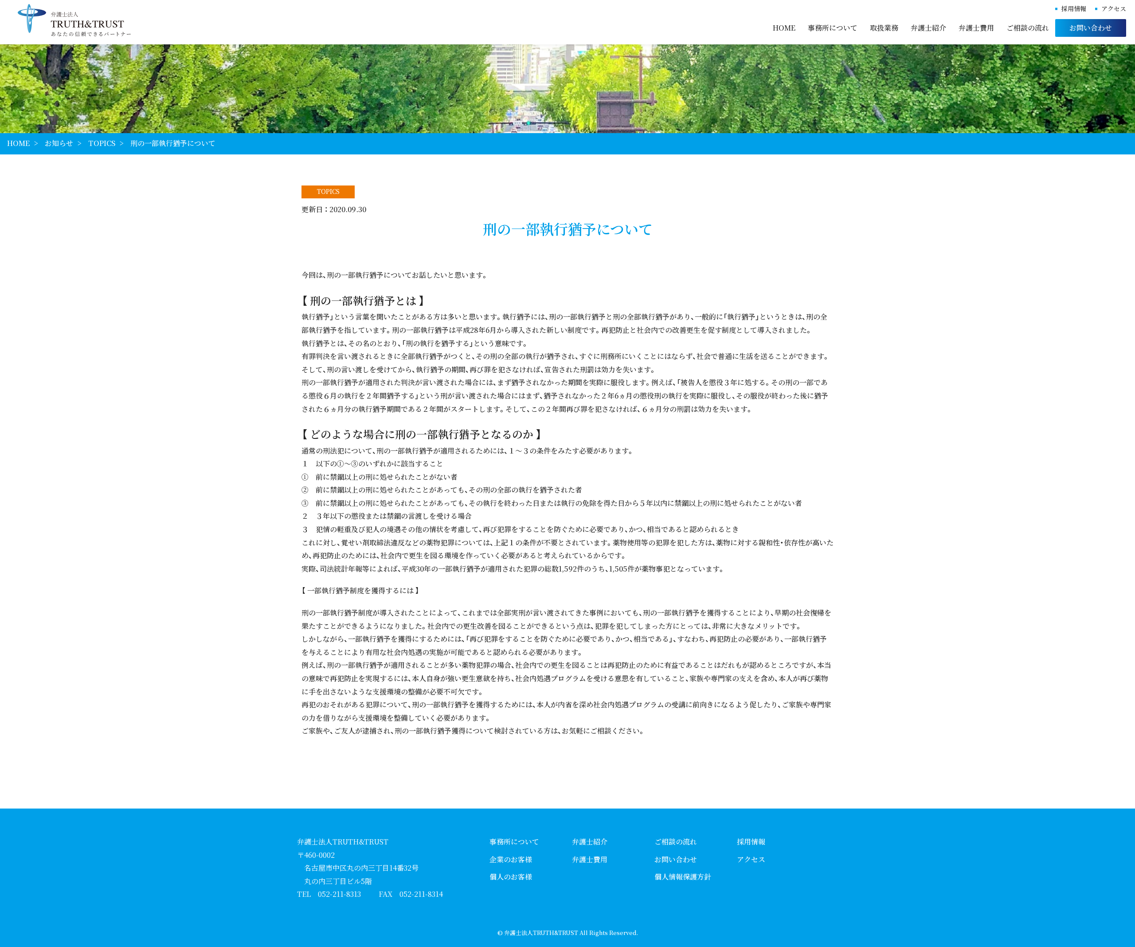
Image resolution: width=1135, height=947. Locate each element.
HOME (784, 28)
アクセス (1113, 8)
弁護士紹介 (928, 28)
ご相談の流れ (1027, 28)
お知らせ (59, 143)
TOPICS (101, 143)
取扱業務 (884, 28)
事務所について (832, 28)
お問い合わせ (1090, 28)
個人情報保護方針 (682, 877)
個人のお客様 (510, 877)
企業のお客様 (510, 859)
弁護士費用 (976, 28)
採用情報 (1073, 8)
